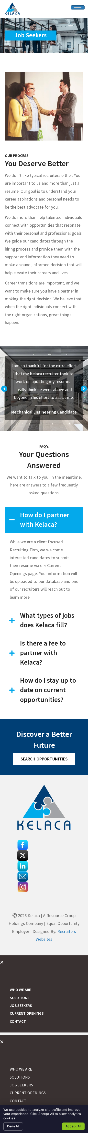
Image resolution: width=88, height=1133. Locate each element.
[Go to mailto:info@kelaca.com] (44, 876)
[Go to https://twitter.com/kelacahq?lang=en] (44, 855)
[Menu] (78, 7)
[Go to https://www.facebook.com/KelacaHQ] (44, 845)
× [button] (2, 962)
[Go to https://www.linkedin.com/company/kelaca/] (44, 866)
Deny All (13, 1126)
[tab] (44, 520)
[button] (4, 389)
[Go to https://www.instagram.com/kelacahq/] (44, 887)
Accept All (73, 1126)
